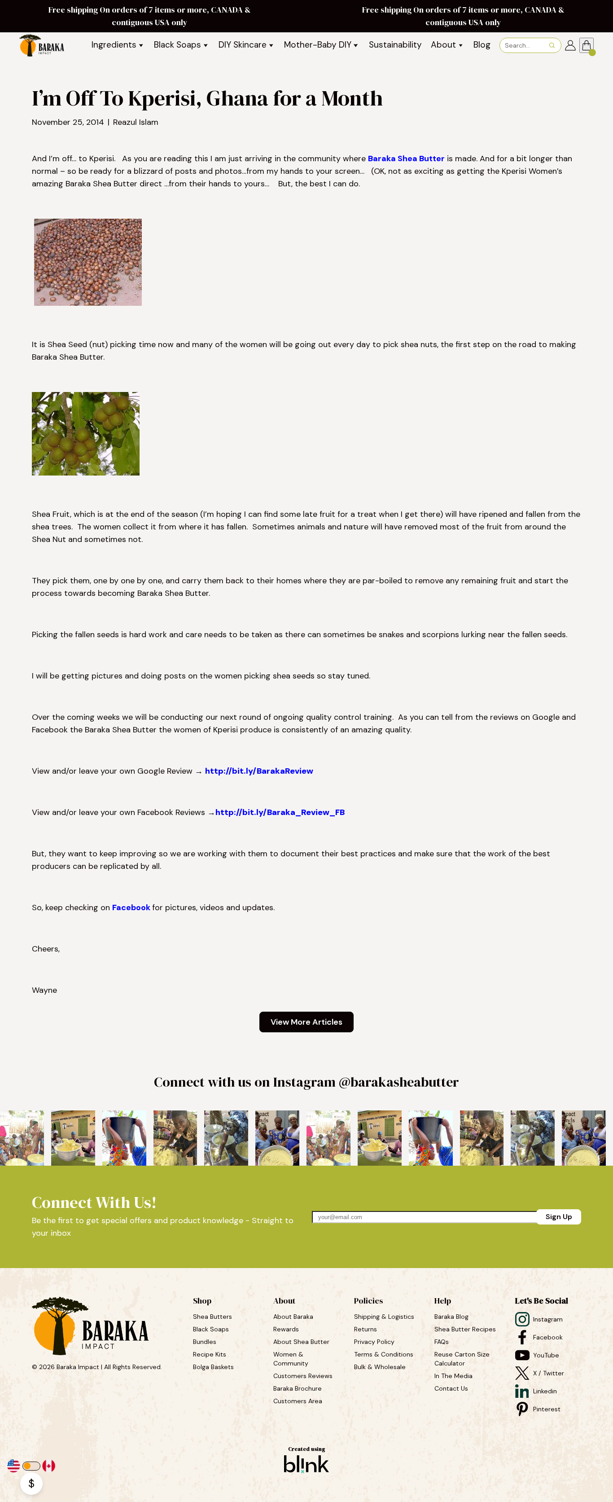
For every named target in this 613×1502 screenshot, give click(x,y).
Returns (365, 1329)
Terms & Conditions (383, 1354)
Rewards (286, 1329)
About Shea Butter (301, 1342)
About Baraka (293, 1317)
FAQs (441, 1342)
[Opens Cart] (586, 45)
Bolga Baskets (214, 1367)
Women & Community (291, 1358)
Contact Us (451, 1388)
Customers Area (297, 1401)
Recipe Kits (210, 1354)
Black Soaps (212, 1329)
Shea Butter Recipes (465, 1329)
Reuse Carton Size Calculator (462, 1358)
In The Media (453, 1376)
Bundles (205, 1342)
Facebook (132, 907)
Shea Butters (213, 1317)
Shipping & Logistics (384, 1317)
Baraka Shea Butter (406, 158)
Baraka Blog (451, 1317)
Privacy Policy (374, 1342)
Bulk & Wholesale (380, 1367)
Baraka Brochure (297, 1388)
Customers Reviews (303, 1376)
